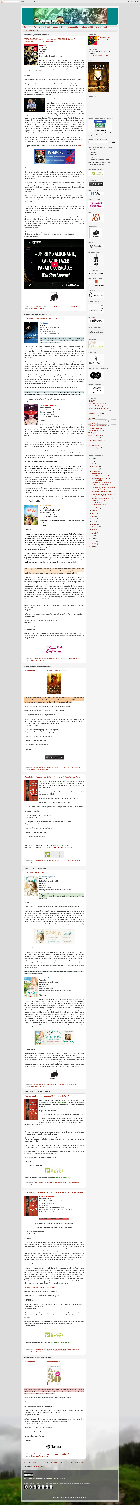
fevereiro (95, 527)
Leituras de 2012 (101, 27)
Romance (91, 423)
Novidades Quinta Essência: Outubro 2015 (41, 318)
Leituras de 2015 (58, 27)
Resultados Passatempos (39, 769)
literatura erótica (93, 438)
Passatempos (35, 1185)
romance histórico (94, 443)
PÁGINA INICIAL (30, 27)
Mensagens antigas (75, 1462)
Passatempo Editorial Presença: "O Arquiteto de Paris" (46, 1096)
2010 (92, 544)
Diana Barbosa (105, 37)
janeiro (94, 529)
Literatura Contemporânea (97, 403)
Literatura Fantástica (95, 406)
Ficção (90, 401)
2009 (92, 546)
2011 (92, 541)
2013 (92, 535)
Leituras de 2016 (44, 27)
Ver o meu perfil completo (106, 40)
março (94, 524)
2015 (92, 464)
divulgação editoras (94, 435)
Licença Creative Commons (56, 1478)
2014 (92, 533)
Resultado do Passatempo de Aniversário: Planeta (45, 1362)
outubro (95, 471)
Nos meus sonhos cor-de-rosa (98, 411)
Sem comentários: (73, 306)
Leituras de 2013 (87, 27)
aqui (79, 146)
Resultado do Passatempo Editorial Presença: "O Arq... (103, 488)
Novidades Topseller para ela (36, 873)
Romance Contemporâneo (97, 425)
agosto (94, 510)
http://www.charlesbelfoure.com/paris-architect (39, 1287)
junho (94, 516)
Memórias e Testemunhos (96, 408)
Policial (90, 418)
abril (94, 521)
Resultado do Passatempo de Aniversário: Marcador (45, 670)
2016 (92, 461)
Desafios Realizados (31, 30)
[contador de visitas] (38, 1489)
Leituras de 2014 (73, 27)
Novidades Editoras (37, 308)
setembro (95, 508)
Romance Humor (94, 428)
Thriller (90, 433)
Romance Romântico (95, 430)
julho (94, 513)
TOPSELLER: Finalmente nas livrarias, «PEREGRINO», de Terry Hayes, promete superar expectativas (51, 40)
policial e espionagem (95, 440)
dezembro (95, 466)
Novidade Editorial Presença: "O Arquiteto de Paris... (102, 499)
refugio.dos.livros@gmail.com (98, 55)
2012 (92, 538)
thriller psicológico (94, 448)
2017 (92, 458)
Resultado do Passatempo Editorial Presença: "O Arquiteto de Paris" (52, 777)
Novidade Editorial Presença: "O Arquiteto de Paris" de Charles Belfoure (53, 1192)
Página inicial (57, 1462)
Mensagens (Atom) (39, 1466)
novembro (95, 469)
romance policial (93, 445)
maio (94, 519)
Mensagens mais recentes (36, 1462)
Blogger (84, 1497)
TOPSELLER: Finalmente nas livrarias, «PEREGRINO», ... (102, 474)
